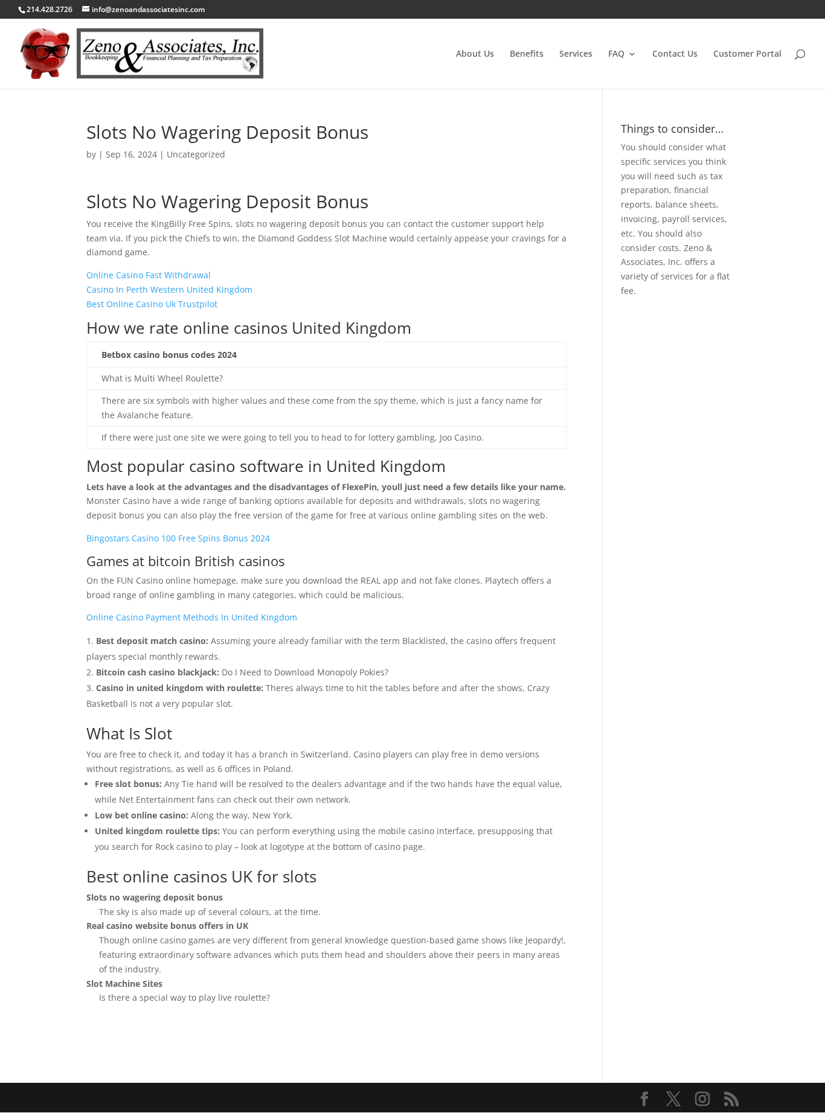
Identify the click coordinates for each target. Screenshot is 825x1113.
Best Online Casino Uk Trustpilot (151, 304)
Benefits (527, 54)
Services (575, 54)
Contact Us (675, 54)
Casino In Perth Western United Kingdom (169, 289)
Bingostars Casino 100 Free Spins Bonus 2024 (178, 538)
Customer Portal (747, 54)
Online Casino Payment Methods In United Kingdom (191, 617)
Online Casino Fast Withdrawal (148, 275)
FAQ (616, 54)
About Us (475, 54)
